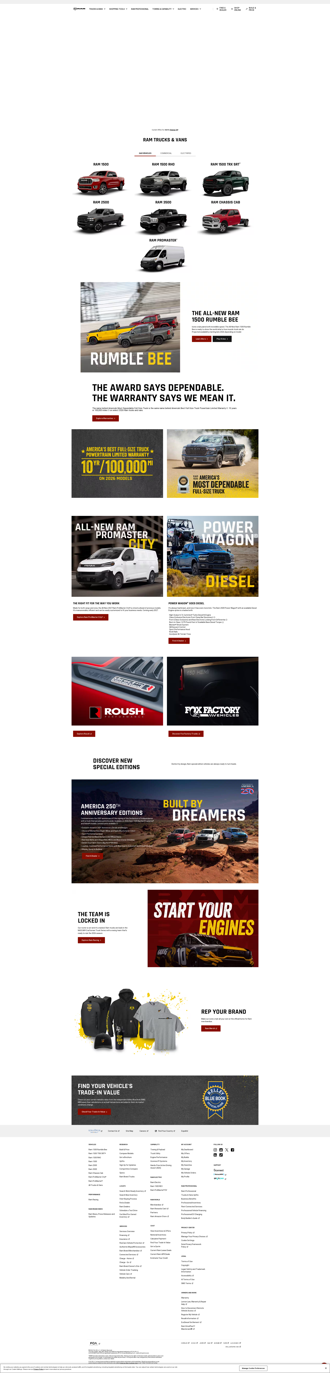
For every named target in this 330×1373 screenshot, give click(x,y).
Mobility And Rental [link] (127, 1278)
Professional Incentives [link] (191, 1203)
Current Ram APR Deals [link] (160, 1254)
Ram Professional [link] (188, 1191)
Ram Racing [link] (93, 1200)
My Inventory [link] (186, 1161)
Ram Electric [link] (155, 1182)
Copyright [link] (185, 1265)
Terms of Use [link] (187, 1261)
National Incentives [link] (158, 1235)
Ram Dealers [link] (124, 1207)
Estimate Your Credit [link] (159, 1258)
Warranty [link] (185, 1298)
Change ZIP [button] (174, 130)
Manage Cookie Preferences (253, 1368)
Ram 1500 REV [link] (156, 1186)
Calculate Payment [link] (158, 1239)
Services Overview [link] (127, 1231)
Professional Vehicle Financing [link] (193, 1210)
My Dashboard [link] (187, 1150)
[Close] (326, 1368)
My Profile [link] (185, 1177)
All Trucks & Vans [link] (96, 1185)
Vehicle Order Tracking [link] (128, 1270)
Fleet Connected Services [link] (191, 1207)
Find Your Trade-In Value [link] (160, 1243)
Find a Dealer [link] (124, 1203)
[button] (97, 9)
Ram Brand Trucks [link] (127, 1177)
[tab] (145, 153)
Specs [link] (122, 1173)
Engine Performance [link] (158, 1157)
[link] (79, 9)
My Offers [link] (185, 1153)
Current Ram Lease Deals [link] (160, 1250)
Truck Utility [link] (155, 1153)
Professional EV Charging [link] (191, 1214)
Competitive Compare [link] (128, 1169)
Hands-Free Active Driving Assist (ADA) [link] (160, 1166)
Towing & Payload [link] (157, 1150)
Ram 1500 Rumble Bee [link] (98, 1150)
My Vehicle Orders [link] (188, 1173)
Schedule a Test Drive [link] (128, 1210)
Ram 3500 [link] (93, 1169)
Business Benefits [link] (188, 1199)
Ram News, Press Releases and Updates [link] (102, 1215)
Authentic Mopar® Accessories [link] (132, 1247)
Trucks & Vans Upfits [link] (190, 1195)
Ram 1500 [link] (93, 1161)
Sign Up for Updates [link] (127, 1165)
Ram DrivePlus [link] (188, 1327)
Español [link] (184, 1131)
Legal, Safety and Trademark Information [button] (193, 1270)
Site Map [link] (129, 1131)
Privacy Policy (39, 1369)
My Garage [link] (185, 1169)
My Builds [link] (185, 1157)
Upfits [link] (122, 1161)
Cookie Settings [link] (187, 1240)
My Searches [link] (186, 1165)
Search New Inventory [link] (128, 1195)
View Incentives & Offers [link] (160, 1231)
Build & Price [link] (124, 1150)
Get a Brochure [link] (125, 1157)
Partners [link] (154, 1212)
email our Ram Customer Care (129, 1363)
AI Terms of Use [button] (188, 1279)
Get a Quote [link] (155, 1246)
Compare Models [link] (126, 1153)
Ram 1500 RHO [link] (95, 1158)
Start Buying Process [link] (128, 1199)
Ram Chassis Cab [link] (96, 1173)
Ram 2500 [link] (93, 1165)
